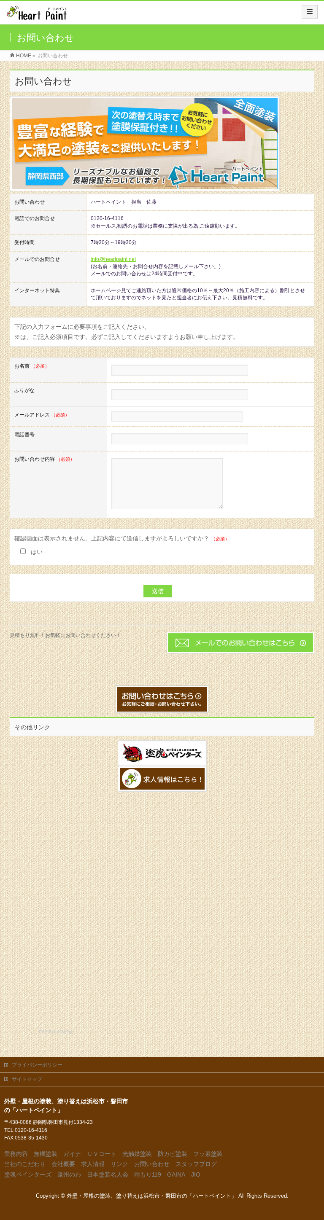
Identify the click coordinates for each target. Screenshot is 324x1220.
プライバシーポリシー (37, 1065)
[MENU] (310, 12)
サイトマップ (27, 1079)
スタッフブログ (196, 1164)
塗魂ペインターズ (27, 1174)
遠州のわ (69, 1174)
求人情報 (93, 1164)
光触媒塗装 (137, 1153)
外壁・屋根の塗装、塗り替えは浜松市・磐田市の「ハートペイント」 (152, 1196)
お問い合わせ (152, 1164)
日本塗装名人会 (107, 1174)
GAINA (176, 1174)
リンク (119, 1164)
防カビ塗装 (172, 1153)
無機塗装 (45, 1153)
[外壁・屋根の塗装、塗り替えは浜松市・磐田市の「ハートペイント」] (36, 15)
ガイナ (72, 1153)
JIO (195, 1174)
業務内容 (16, 1153)
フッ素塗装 (208, 1153)
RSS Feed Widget (56, 1031)
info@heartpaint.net (113, 259)
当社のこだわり (25, 1164)
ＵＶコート (101, 1153)
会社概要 (63, 1164)
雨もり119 (147, 1174)
